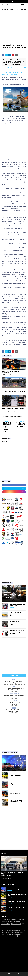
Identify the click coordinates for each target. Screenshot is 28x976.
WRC (2, 930)
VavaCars (23, 928)
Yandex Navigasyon (13, 930)
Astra (14, 707)
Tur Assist (4, 928)
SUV (19, 925)
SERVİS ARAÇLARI (14, 925)
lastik (11, 932)
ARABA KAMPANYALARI (14, 693)
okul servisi (16, 932)
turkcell (21, 932)
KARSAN (7, 416)
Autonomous (13, 919)
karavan (23, 930)
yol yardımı (9, 934)
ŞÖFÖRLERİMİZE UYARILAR (16, 934)
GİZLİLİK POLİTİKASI (14, 923)
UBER (19, 928)
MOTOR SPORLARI (22, 923)
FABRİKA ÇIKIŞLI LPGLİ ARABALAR (15, 921)
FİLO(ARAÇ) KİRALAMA (5, 923)
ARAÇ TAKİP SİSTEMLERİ (6, 919)
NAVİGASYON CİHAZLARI (6, 925)
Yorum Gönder (5, 441)
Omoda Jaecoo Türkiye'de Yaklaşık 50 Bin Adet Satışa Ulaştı (13, 873)
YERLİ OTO (6, 930)
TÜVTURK (8, 928)
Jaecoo (14, 679)
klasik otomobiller (5, 932)
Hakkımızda (17, 975)
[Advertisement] (14, 26)
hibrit (19, 930)
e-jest (3, 416)
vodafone (3, 934)
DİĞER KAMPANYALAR (5, 921)
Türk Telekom (14, 928)
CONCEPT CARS (20, 919)
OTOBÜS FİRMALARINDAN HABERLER (12, 50)
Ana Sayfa (11, 975)
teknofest (14, 700)
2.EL (14, 686)
